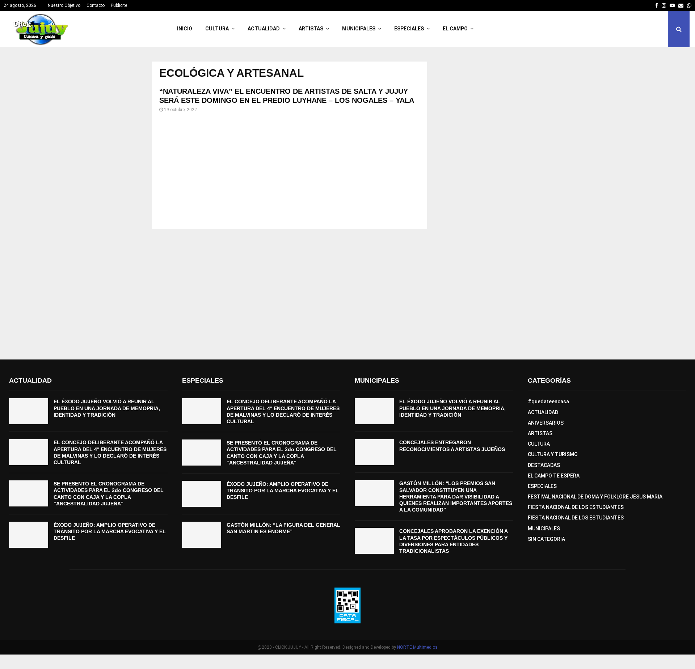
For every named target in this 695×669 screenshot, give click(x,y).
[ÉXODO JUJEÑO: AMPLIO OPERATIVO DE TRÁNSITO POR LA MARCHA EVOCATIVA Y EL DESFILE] (28, 535)
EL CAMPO (455, 28)
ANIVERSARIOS (546, 423)
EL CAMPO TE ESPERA (554, 476)
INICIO (184, 28)
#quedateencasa (548, 401)
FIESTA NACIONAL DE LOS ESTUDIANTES (576, 507)
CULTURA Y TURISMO (553, 454)
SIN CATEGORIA (546, 539)
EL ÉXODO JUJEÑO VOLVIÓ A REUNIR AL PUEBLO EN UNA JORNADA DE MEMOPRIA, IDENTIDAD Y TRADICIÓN (107, 408)
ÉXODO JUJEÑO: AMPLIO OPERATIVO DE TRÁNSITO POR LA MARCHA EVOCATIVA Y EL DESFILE (110, 531)
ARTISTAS (311, 28)
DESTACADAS (544, 465)
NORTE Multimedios (417, 647)
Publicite (119, 5)
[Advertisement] (289, 171)
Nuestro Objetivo (64, 5)
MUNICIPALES (358, 28)
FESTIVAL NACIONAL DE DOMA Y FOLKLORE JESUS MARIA (595, 497)
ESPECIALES (409, 28)
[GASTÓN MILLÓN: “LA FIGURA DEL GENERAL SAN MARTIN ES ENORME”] (201, 535)
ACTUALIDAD (264, 28)
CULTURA (217, 28)
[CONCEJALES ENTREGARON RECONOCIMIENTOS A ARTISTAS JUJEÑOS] (374, 452)
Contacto (96, 5)
